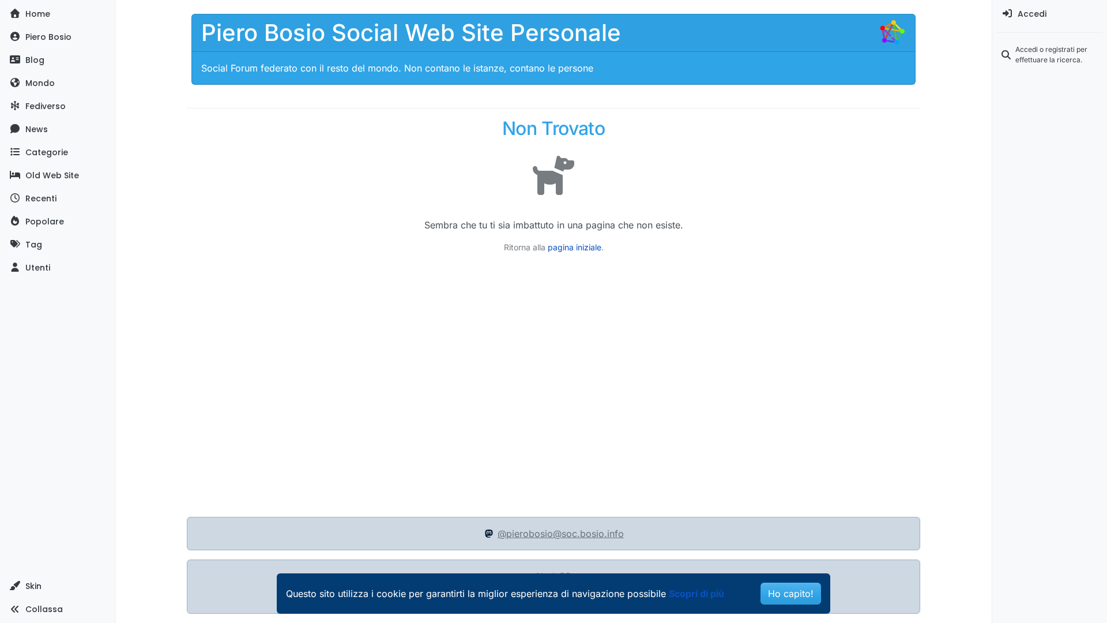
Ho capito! (791, 593)
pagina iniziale (574, 247)
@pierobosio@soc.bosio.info (561, 533)
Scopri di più (696, 593)
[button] (57, 586)
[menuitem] (1049, 14)
